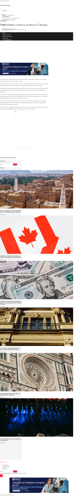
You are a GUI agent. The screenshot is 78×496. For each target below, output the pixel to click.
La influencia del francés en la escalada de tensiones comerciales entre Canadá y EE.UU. (11, 256)
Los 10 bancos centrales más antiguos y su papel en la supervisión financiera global (10, 348)
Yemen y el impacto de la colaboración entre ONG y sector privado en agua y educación (10, 211)
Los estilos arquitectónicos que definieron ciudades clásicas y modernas (10, 394)
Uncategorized (3, 20)
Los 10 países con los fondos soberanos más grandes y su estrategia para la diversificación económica (11, 303)
